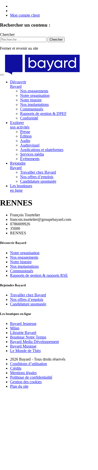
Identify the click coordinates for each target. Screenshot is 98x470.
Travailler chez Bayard (38, 172)
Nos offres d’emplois (36, 177)
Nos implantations (34, 104)
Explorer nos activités (19, 124)
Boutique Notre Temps (28, 337)
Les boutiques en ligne (21, 188)
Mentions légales (23, 373)
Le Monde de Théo (25, 351)
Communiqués (31, 109)
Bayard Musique (23, 346)
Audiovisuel (29, 145)
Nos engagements (34, 91)
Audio (25, 141)
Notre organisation (35, 95)
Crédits (15, 368)
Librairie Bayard (23, 332)
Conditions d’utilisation (28, 364)
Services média (32, 154)
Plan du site (19, 386)
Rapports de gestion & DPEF (43, 113)
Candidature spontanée (38, 181)
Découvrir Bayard (18, 84)
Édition (26, 136)
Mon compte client (25, 15)
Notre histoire (31, 100)
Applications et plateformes (41, 150)
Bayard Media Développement (34, 342)
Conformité (29, 118)
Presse (25, 131)
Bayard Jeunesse (23, 323)
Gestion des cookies (26, 382)
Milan (14, 328)
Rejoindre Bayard (18, 165)
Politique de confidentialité (31, 377)
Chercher (7, 34)
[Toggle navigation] (2, 75)
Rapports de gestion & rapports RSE (39, 275)
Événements (29, 159)
